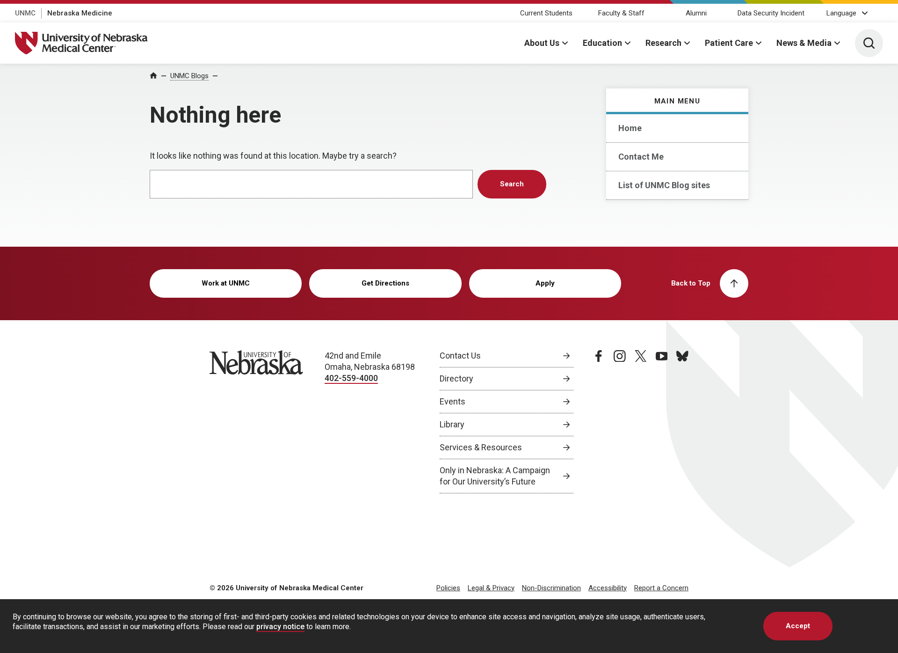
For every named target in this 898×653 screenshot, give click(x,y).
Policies (448, 588)
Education (602, 43)
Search (512, 184)
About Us (541, 43)
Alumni (696, 13)
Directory (456, 378)
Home (630, 128)
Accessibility (607, 588)
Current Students (546, 13)
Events (452, 401)
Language (841, 13)
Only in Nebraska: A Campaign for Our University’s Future (495, 475)
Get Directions (385, 283)
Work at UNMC (226, 283)
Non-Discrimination (551, 588)
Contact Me (641, 156)
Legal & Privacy (491, 588)
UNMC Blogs (189, 76)
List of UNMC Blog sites (664, 185)
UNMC (25, 13)
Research (663, 43)
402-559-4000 (351, 378)
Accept (798, 626)
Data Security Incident (771, 13)
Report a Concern (661, 588)
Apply (545, 283)
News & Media (804, 43)
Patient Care (729, 43)
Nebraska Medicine (79, 13)
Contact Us (460, 355)
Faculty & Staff (621, 13)
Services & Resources (481, 447)
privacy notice (280, 626)
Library (452, 424)
